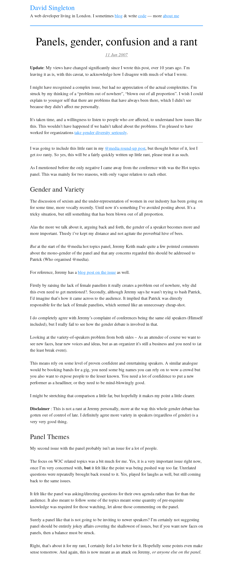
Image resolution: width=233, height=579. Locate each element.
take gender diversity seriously (100, 132)
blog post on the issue (97, 272)
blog (119, 15)
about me (171, 15)
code (142, 15)
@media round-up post (125, 148)
